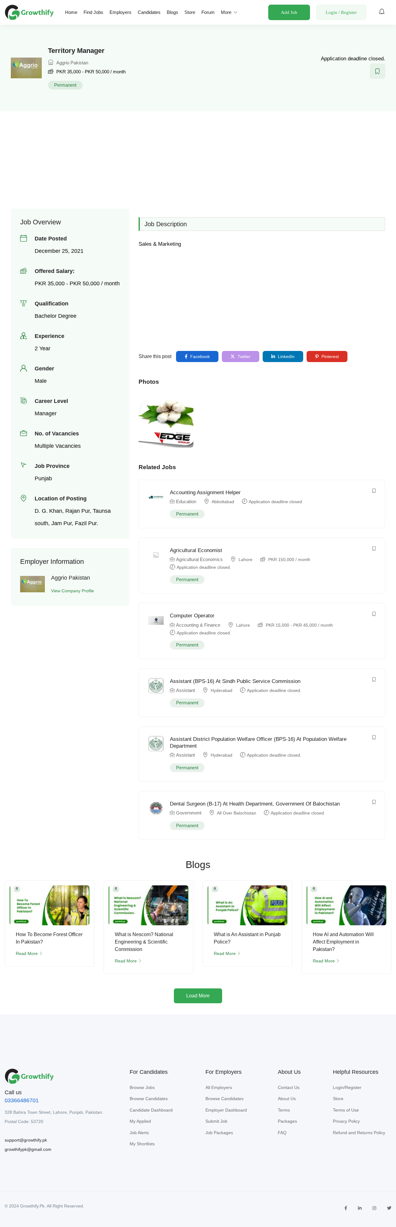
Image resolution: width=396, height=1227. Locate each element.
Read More (27, 953)
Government (188, 812)
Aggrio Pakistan (71, 62)
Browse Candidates (149, 1098)
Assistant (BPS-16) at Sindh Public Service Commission (235, 681)
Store (189, 12)
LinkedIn (286, 356)
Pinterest (329, 356)
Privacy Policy (346, 1121)
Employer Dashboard (226, 1110)
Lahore (245, 559)
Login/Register (347, 1087)
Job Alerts (139, 1132)
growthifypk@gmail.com (28, 1149)
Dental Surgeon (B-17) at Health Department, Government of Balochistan (255, 804)
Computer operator (192, 616)
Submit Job (216, 1121)
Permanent (65, 85)
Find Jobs (93, 12)
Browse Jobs (142, 1087)
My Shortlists (142, 1143)
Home (71, 12)
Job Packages (219, 1132)
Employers (120, 12)
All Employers (218, 1087)
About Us (287, 1098)
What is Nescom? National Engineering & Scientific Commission (144, 942)
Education (186, 501)
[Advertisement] (198, 156)
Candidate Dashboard (151, 1110)
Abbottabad (223, 501)
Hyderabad (221, 690)
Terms (284, 1110)
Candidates (149, 12)
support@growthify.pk (26, 1140)
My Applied (140, 1121)
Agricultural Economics (199, 559)
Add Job (289, 12)
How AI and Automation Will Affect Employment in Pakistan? (343, 942)
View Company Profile (72, 590)
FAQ (282, 1132)
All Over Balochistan (236, 812)
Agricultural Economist (196, 550)
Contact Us (288, 1087)
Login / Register (341, 12)
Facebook (199, 356)
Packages (287, 1121)
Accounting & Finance (198, 625)
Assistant (185, 690)
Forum (208, 12)
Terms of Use (346, 1110)
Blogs (172, 12)
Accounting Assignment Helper (205, 492)
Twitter (243, 356)
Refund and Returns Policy (359, 1132)
